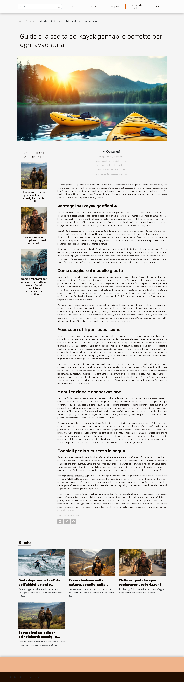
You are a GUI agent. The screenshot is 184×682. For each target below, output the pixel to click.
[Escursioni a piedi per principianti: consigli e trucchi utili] (34, 175)
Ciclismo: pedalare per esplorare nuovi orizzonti (34, 240)
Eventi (94, 6)
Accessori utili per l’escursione (111, 165)
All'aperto (115, 6)
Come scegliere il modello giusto (111, 160)
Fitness (73, 6)
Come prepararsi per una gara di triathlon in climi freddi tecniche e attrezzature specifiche (34, 286)
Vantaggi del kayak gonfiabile (111, 156)
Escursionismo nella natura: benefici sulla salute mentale (87, 585)
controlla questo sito (120, 321)
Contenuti (113, 151)
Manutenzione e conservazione (111, 169)
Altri (157, 6)
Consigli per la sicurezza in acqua (111, 173)
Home (19, 21)
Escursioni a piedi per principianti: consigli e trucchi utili (34, 197)
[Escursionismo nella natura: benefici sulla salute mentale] (92, 562)
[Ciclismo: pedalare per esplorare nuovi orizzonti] (34, 220)
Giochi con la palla (136, 6)
